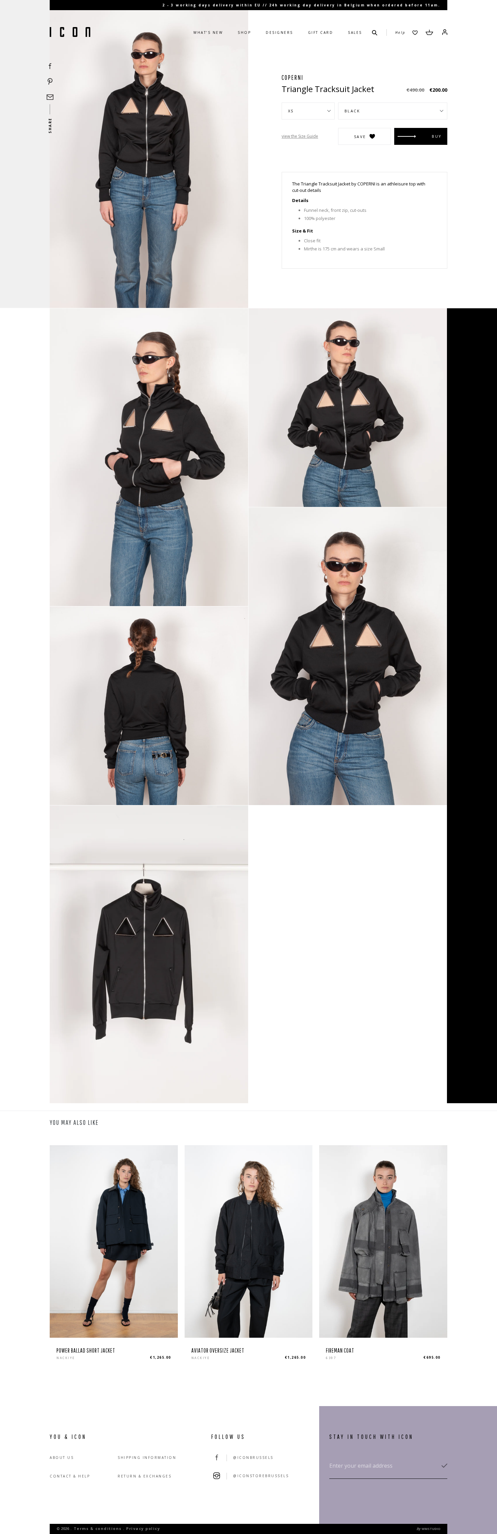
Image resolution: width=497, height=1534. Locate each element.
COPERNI (292, 77)
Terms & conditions (98, 1528)
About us (62, 1457)
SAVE (360, 136)
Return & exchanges (144, 1476)
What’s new (208, 32)
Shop (244, 32)
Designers (279, 32)
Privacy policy (143, 1528)
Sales (355, 32)
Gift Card (320, 32)
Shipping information (147, 1457)
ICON (70, 32)
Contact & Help (70, 1476)
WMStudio (431, 1529)
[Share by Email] (50, 97)
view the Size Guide (300, 136)
